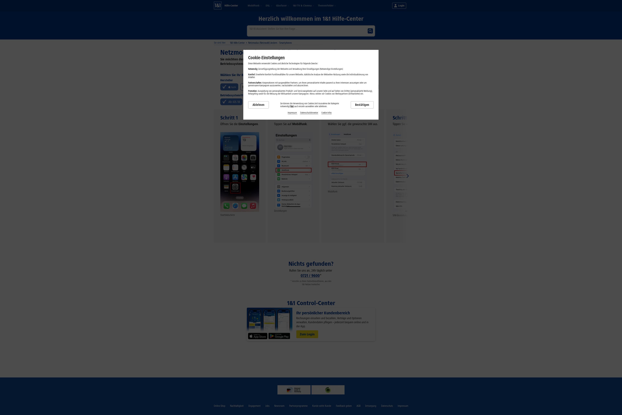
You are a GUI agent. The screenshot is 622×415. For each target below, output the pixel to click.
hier (292, 106)
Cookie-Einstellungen (266, 57)
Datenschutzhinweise (309, 112)
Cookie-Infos (326, 112)
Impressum (292, 112)
